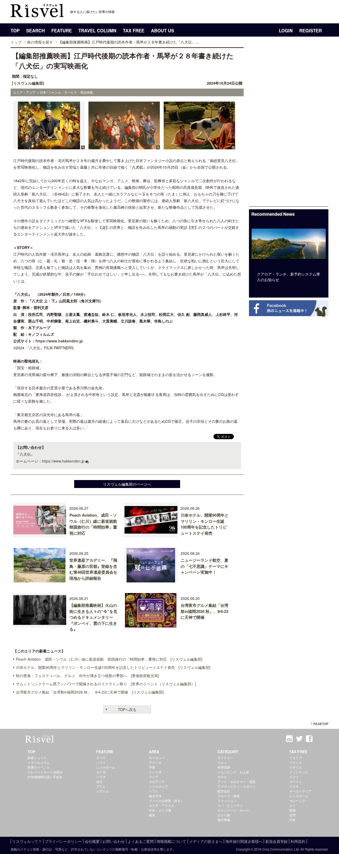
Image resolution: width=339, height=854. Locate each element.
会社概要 (92, 841)
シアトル (102, 791)
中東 (152, 767)
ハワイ (101, 762)
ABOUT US (162, 30)
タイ (292, 805)
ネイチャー (225, 757)
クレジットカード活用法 (45, 772)
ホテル (222, 776)
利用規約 (298, 841)
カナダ (101, 772)
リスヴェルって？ (27, 841)
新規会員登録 (276, 841)
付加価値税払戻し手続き (45, 776)
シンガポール (105, 767)
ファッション (227, 800)
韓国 (292, 810)
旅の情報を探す (40, 42)
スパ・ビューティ (230, 805)
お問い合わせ (113, 841)
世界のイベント (39, 767)
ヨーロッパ (157, 757)
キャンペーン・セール (233, 810)
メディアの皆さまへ (205, 841)
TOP (15, 30)
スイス (294, 786)
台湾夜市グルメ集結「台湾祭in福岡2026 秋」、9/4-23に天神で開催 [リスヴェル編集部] (90, 692)
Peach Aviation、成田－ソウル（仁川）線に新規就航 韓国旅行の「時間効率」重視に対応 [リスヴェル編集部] (109, 659)
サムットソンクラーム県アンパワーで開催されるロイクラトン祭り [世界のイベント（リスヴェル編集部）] (106, 683)
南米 (152, 815)
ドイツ (294, 776)
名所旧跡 (223, 767)
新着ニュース (37, 757)
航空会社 (223, 791)
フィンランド (298, 772)
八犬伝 (137, 167)
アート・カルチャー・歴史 (236, 781)
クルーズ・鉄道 (228, 796)
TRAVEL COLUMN (97, 30)
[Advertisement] (288, 126)
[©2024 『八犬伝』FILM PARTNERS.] (49, 146)
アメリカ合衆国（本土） (166, 800)
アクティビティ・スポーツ (236, 786)
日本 (292, 819)
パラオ (101, 776)
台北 (99, 781)
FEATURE (61, 30)
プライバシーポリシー (63, 841)
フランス (295, 762)
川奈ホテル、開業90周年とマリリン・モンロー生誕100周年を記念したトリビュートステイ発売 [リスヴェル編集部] (113, 667)
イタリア (295, 757)
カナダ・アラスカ (161, 805)
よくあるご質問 (141, 841)
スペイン (295, 781)
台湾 (292, 815)
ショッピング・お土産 (233, 772)
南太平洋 (155, 796)
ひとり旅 (223, 815)
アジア (153, 776)
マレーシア (297, 800)
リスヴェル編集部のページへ (127, 484)
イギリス (295, 767)
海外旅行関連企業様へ (243, 841)
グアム (101, 786)
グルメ (222, 762)
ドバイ (101, 757)
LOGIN (286, 30)
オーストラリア (300, 791)
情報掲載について (171, 841)
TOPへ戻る (127, 709)
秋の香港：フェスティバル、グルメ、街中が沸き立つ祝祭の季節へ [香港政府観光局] (87, 675)
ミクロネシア (158, 786)
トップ (16, 42)
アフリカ (155, 762)
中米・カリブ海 (160, 810)
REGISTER (310, 30)
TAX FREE (133, 30)
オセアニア (157, 781)
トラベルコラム (39, 762)
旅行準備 (223, 819)
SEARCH (35, 30)
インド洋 (155, 772)
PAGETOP (320, 724)
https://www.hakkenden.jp (59, 340)
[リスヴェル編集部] (28, 83)
